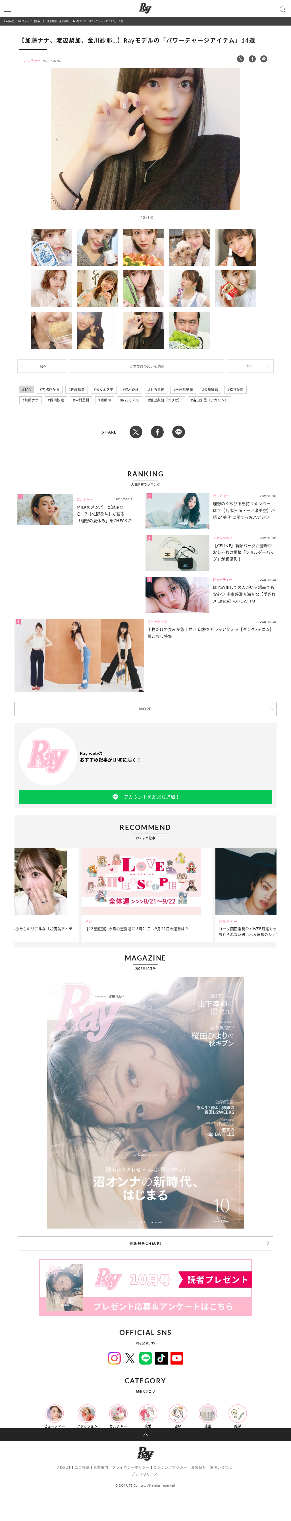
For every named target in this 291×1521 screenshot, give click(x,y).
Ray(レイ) (9, 21)
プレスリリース (145, 1474)
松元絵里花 (184, 389)
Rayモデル (130, 400)
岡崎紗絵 (57, 400)
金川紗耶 (211, 389)
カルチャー (23, 21)
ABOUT (64, 1467)
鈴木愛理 (132, 389)
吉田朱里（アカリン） (210, 400)
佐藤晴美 (78, 389)
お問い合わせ (221, 1467)
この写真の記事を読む (147, 366)
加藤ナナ (32, 400)
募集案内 (101, 1467)
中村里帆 (82, 400)
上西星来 (157, 389)
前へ (43, 366)
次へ (249, 366)
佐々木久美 (105, 389)
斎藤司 (106, 400)
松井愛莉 (237, 389)
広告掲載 (82, 1467)
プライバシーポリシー (131, 1467)
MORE (145, 709)
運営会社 (198, 1467)
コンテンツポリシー (170, 1467)
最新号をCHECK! (145, 1243)
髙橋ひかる (50, 389)
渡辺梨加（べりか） (166, 400)
